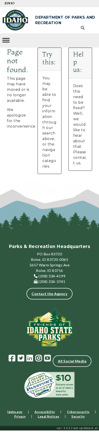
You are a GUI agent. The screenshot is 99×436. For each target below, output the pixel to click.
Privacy (20, 416)
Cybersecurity (78, 412)
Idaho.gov (15, 412)
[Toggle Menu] (6, 40)
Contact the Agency (49, 293)
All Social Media (72, 361)
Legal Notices (48, 416)
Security (78, 416)
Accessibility (45, 412)
